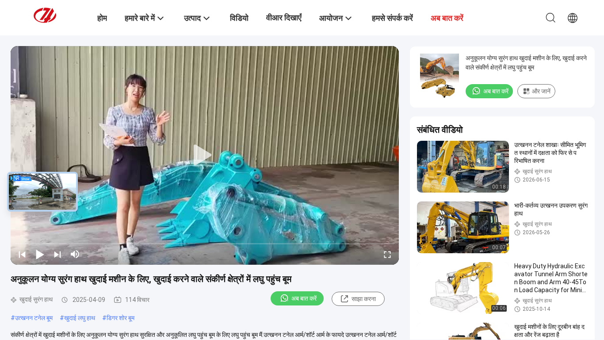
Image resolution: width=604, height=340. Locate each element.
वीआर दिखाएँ (284, 17)
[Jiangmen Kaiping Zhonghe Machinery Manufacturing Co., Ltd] (55, 14)
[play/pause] (40, 254)
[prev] (22, 254)
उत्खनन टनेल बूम (34, 317)
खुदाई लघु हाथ (79, 317)
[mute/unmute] (75, 254)
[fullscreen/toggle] (387, 254)
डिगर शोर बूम (120, 317)
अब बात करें (304, 298)
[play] (205, 155)
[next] (57, 254)
